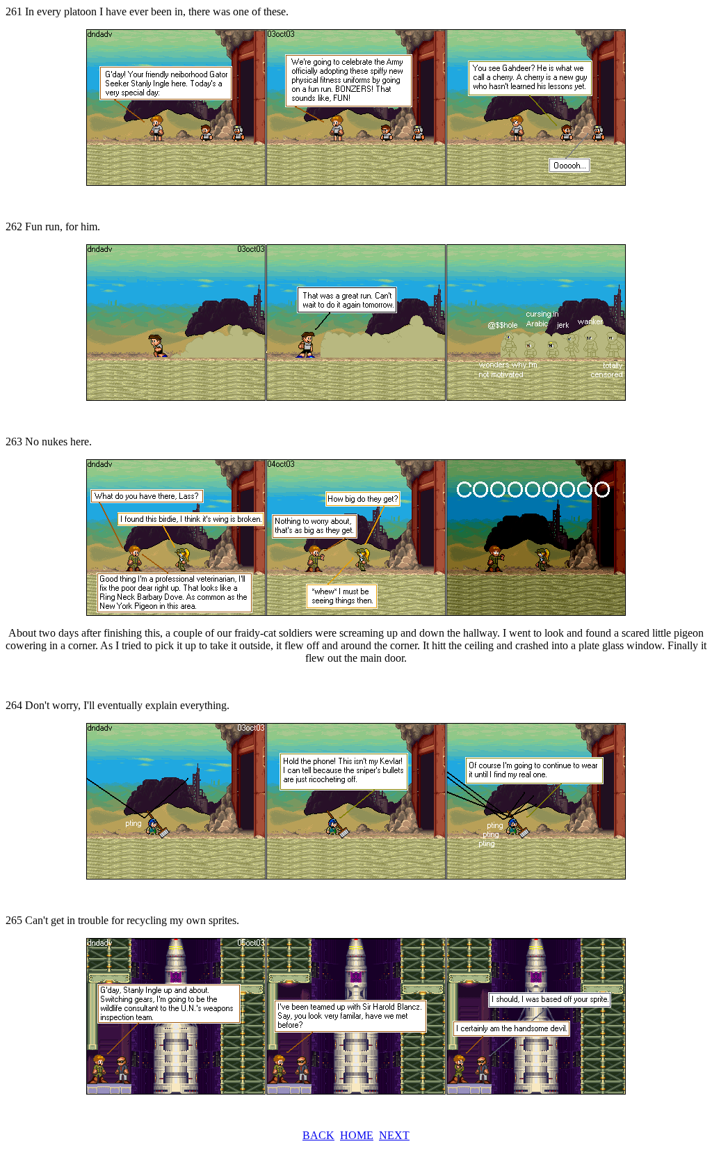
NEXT (394, 1135)
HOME (356, 1135)
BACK (318, 1135)
